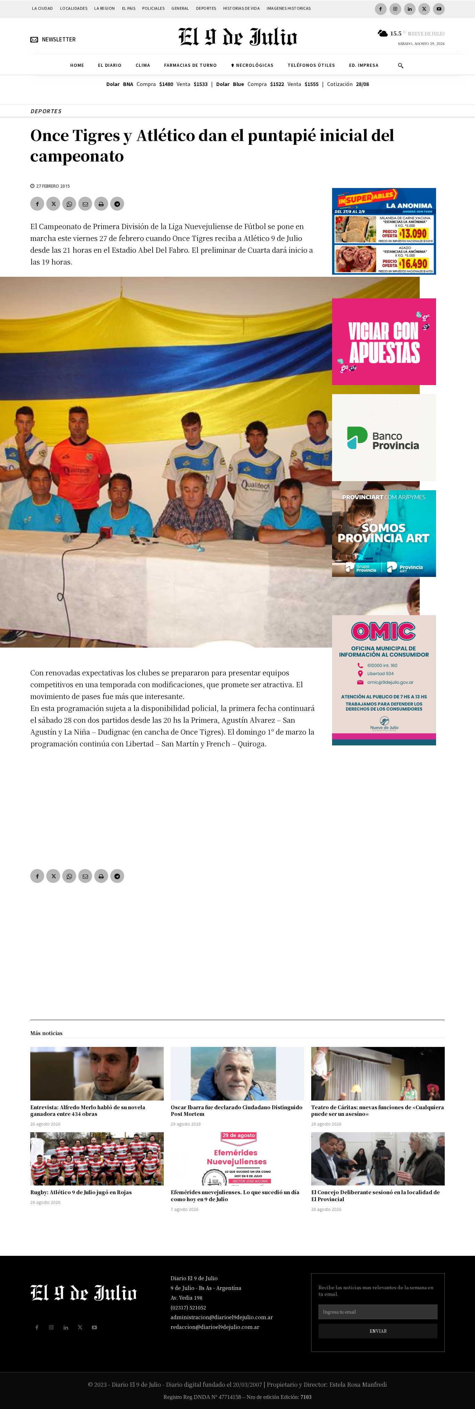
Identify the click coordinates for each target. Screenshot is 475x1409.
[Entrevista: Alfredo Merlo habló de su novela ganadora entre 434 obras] (97, 1074)
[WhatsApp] (69, 204)
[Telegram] (117, 204)
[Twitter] (424, 9)
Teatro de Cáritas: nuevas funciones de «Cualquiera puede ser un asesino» (377, 1111)
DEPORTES (45, 111)
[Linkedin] (410, 9)
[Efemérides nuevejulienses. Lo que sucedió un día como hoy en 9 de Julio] (237, 1159)
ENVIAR (378, 1331)
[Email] (85, 204)
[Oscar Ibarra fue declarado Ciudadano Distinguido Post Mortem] (237, 1074)
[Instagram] (395, 9)
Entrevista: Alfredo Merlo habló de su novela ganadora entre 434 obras (87, 1111)
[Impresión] (101, 204)
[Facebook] (381, 9)
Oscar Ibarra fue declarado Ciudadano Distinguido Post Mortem (237, 1111)
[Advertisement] (172, 807)
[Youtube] (439, 9)
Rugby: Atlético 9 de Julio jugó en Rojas (81, 1192)
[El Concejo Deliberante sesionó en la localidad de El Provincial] (378, 1159)
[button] (400, 65)
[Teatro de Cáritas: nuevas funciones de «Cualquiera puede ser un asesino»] (378, 1074)
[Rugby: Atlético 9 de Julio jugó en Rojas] (97, 1159)
